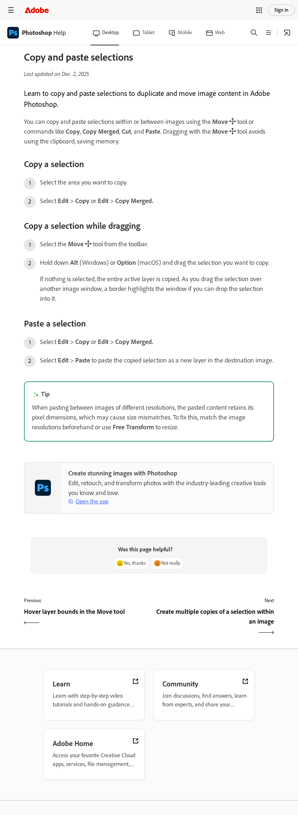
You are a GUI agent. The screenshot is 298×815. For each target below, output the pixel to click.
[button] (259, 10)
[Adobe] (37, 10)
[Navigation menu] (11, 10)
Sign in (281, 10)
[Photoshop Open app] (287, 32)
